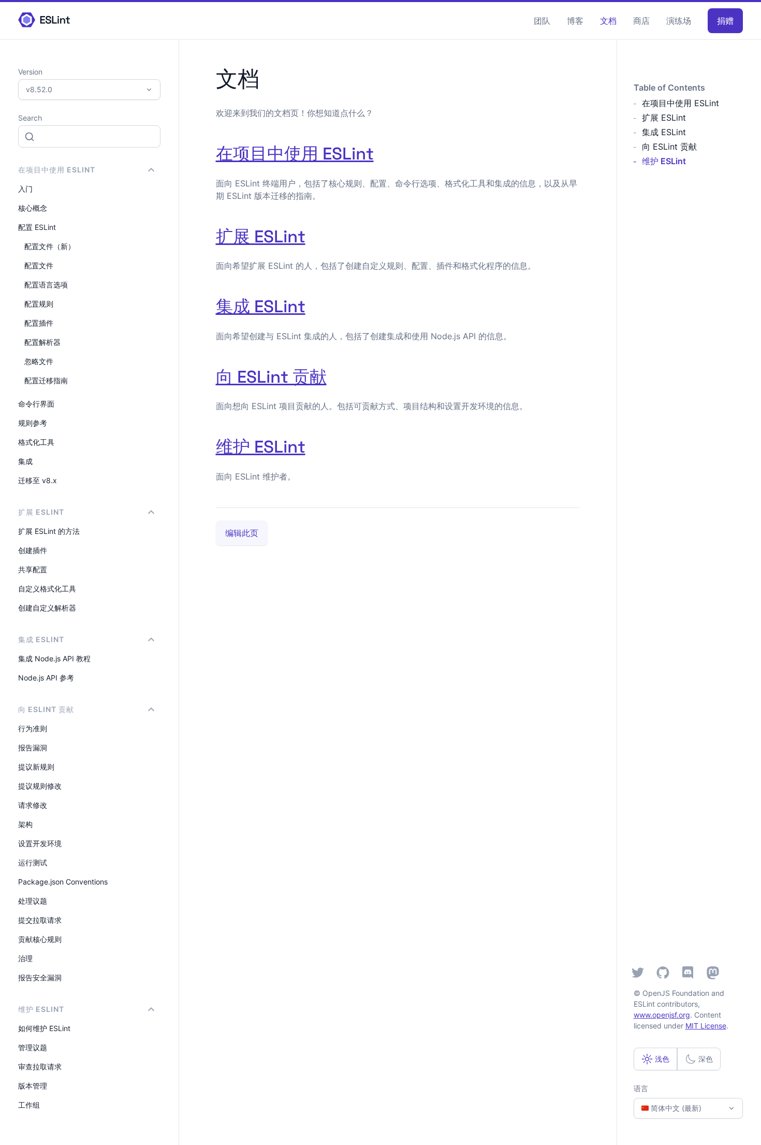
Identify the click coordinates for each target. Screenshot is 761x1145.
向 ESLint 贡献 (271, 377)
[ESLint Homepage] (44, 20)
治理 (25, 958)
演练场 (678, 21)
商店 (641, 21)
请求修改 (32, 805)
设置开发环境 (40, 843)
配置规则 (38, 303)
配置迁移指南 (46, 380)
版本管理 (32, 1085)
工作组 (29, 1104)
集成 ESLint (260, 306)
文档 (608, 21)
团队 (542, 21)
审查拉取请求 (40, 1066)
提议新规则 (36, 766)
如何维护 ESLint (44, 1028)
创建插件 (32, 550)
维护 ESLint (260, 447)
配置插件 (38, 322)
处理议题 (32, 900)
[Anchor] (382, 152)
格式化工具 (36, 442)
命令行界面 (36, 403)
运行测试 (32, 862)
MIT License (705, 1025)
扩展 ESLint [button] (41, 512)
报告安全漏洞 (40, 977)
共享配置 (32, 569)
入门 (25, 188)
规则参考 (32, 422)
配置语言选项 (46, 284)
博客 (575, 21)
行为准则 (32, 728)
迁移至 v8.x (37, 480)
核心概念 (32, 208)
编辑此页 (241, 533)
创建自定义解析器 (47, 607)
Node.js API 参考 (46, 677)
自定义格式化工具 (47, 588)
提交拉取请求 (40, 920)
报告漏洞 (32, 747)
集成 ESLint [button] (41, 639)
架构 (25, 824)
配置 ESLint (37, 227)
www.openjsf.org (662, 1014)
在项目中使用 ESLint (295, 154)
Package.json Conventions (63, 881)
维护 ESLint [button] (41, 1009)
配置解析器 (42, 342)
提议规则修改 (40, 785)
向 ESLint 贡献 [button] (46, 709)
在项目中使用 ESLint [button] (56, 169)
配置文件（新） (49, 246)
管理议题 (32, 1047)
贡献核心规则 (40, 939)
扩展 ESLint (260, 237)
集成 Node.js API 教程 (54, 658)
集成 (25, 461)
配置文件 (38, 265)
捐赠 (725, 21)
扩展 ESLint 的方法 (49, 531)
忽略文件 (38, 361)
